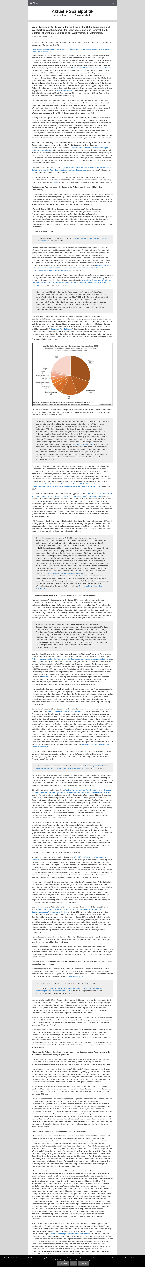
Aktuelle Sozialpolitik (72, 11)
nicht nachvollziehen (64, 91)
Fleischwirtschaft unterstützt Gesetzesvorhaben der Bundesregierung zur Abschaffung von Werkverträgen (71, 659)
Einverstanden (63, 1263)
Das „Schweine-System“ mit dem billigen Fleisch (64, 573)
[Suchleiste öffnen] (113, 3)
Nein (73, 1263)
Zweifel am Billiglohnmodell (83, 444)
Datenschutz (83, 1263)
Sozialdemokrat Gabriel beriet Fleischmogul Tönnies (91, 68)
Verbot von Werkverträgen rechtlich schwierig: (65, 711)
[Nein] (143, 1261)
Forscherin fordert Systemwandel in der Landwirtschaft (70, 1234)
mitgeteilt (45, 677)
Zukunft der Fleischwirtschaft (61, 329)
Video (54, 182)
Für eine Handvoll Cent (74, 976)
